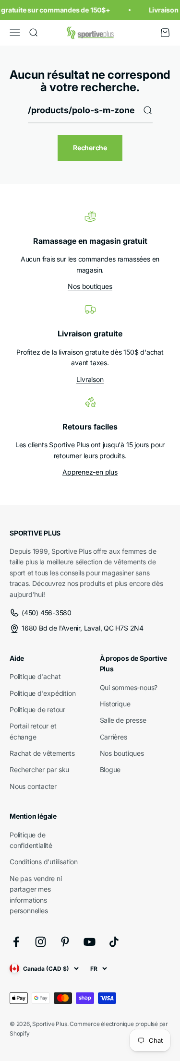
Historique (115, 704)
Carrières (113, 737)
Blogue (110, 769)
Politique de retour (37, 709)
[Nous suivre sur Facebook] (16, 941)
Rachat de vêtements (42, 753)
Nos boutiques (90, 286)
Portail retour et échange (33, 731)
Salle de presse (123, 720)
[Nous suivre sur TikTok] (114, 941)
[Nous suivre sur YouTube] (89, 941)
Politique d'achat (35, 676)
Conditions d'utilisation (44, 862)
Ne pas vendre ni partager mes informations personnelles (36, 894)
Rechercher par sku (39, 769)
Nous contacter (33, 786)
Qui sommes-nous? (129, 687)
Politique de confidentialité (31, 840)
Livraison (89, 379)
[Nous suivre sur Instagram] (40, 941)
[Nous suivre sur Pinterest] (65, 941)
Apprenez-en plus (90, 472)
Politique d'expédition (42, 693)
